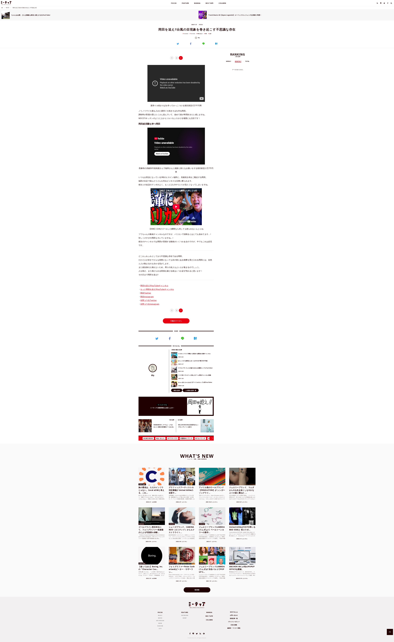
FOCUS (174, 3)
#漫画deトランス (186, 438)
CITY (160, 628)
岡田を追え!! (200, 33)
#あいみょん (160, 438)
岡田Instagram (147, 296)
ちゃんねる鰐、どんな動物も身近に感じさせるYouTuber (30, 15)
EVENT (185, 618)
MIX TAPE (209, 3)
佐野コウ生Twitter (148, 300)
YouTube (193, 33)
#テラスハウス (173, 438)
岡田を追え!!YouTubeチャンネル (154, 285)
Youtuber (186, 33)
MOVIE (160, 618)
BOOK (160, 623)
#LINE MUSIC (148, 438)
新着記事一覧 (234, 618)
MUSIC (7, 7)
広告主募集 (234, 625)
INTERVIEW (184, 615)
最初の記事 (177, 390)
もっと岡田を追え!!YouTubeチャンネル (157, 289)
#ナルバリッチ (200, 438)
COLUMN (222, 3)
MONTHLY (238, 61)
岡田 (206, 33)
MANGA (197, 3)
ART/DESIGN (160, 620)
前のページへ (177, 321)
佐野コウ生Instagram (149, 304)
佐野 (210, 33)
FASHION (160, 626)
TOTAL (247, 61)
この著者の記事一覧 (190, 390)
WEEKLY (228, 61)
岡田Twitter (145, 293)
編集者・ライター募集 (233, 628)
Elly (199, 37)
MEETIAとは (234, 612)
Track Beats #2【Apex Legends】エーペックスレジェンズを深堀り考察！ (235, 15)
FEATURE (185, 3)
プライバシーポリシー (234, 622)
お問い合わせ (234, 615)
